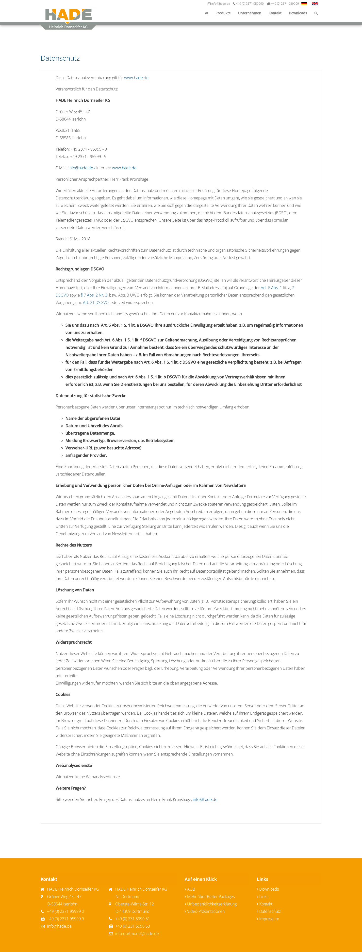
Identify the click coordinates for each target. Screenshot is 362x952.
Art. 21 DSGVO (96, 302)
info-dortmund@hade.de (136, 933)
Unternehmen (249, 13)
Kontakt (275, 13)
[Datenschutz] (304, 3)
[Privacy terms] (315, 3)
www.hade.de (136, 77)
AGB (191, 889)
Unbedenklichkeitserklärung (212, 904)
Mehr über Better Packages (211, 896)
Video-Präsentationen (206, 911)
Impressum (269, 918)
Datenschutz (270, 911)
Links (263, 896)
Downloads (298, 13)
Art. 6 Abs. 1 (271, 287)
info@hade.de (205, 799)
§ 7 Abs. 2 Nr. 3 (94, 295)
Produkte (223, 13)
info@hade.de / (81, 168)
